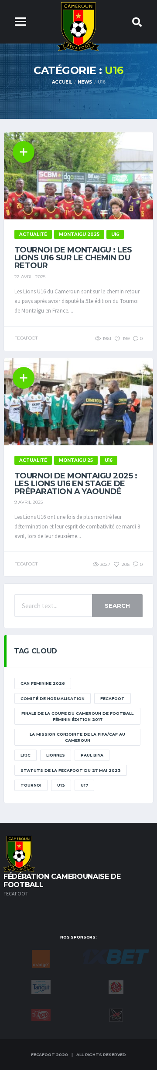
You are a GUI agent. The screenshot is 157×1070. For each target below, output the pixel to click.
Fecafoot (112, 698)
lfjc (25, 755)
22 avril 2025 (29, 276)
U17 (84, 785)
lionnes (55, 755)
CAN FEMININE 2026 (42, 683)
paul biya (92, 755)
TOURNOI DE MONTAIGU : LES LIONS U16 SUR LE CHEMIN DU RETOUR (73, 257)
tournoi (30, 785)
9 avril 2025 (28, 502)
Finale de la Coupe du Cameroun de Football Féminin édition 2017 (77, 716)
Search (117, 605)
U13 (61, 785)
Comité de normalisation (52, 698)
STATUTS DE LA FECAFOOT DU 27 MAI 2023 (70, 770)
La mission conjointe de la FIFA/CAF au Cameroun (77, 737)
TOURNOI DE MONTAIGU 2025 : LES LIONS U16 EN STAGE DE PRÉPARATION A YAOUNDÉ (75, 483)
